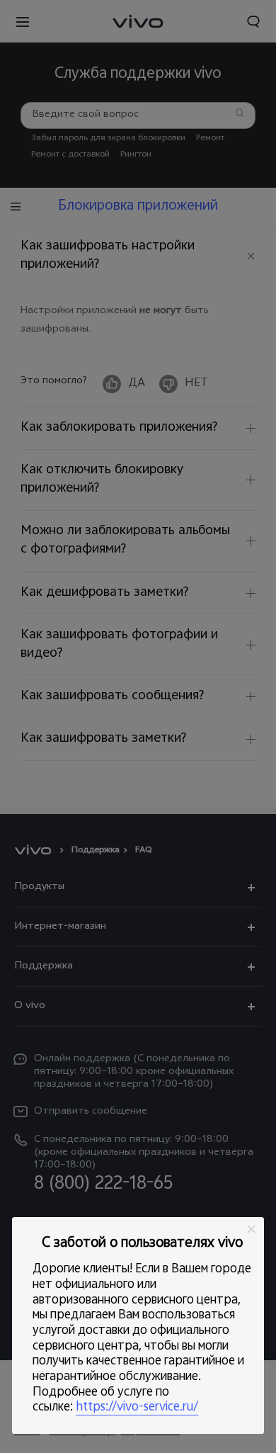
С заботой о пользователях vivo (142, 1244)
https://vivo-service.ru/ (137, 1407)
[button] (251, 1229)
